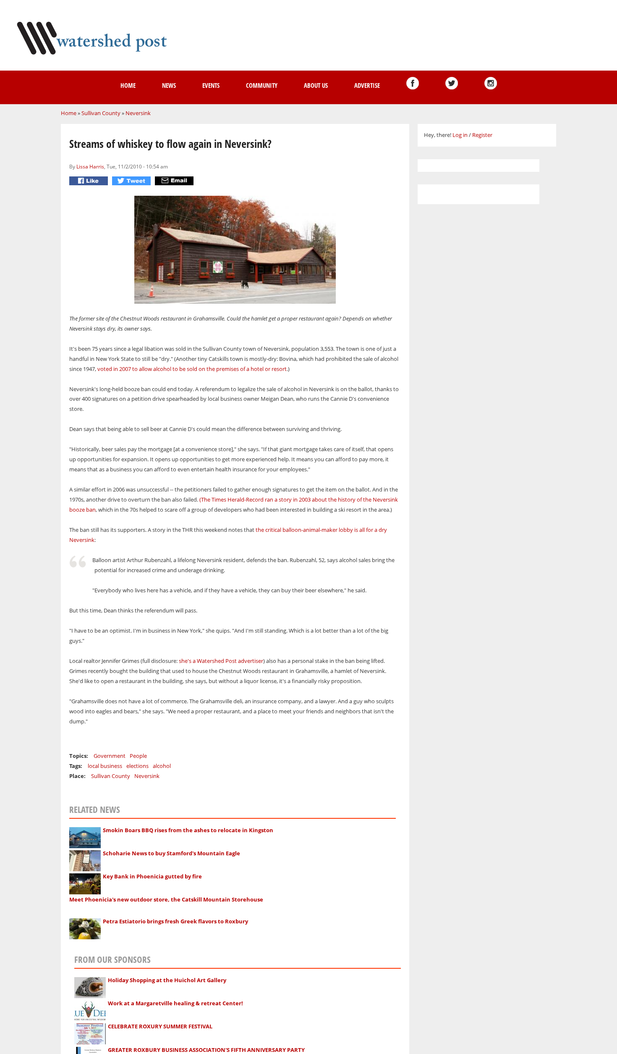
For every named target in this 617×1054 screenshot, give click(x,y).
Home (128, 85)
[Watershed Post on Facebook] (412, 83)
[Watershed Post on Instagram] (491, 83)
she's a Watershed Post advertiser (221, 661)
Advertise (367, 85)
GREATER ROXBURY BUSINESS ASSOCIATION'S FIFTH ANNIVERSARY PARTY (206, 1050)
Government (109, 756)
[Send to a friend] (175, 180)
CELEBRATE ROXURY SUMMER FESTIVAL (160, 1026)
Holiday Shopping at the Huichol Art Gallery (167, 980)
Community (261, 85)
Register (482, 135)
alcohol (162, 766)
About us (316, 85)
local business (105, 766)
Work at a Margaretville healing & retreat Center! (175, 1003)
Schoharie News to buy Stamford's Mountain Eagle (171, 853)
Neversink (138, 113)
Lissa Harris (90, 166)
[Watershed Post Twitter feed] (452, 83)
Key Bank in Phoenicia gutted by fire (152, 876)
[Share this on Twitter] (132, 180)
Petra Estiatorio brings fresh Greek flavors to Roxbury (175, 921)
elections (137, 766)
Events (211, 85)
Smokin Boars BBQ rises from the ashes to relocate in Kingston (188, 830)
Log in (460, 135)
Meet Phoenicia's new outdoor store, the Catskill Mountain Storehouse (166, 899)
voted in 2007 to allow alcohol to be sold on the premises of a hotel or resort (192, 369)
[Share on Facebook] (89, 180)
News (169, 85)
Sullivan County (100, 113)
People (138, 756)
